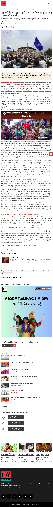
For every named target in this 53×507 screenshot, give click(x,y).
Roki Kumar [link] (14, 364)
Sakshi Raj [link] (24, 460)
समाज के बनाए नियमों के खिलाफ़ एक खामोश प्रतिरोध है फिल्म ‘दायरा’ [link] (8, 455)
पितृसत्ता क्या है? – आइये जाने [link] (17, 390)
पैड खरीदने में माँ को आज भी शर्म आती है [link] (18, 355)
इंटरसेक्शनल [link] (3, 9)
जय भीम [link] (42, 271)
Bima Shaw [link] (14, 356)
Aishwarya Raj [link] (7, 24)
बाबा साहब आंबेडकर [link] (8, 164)
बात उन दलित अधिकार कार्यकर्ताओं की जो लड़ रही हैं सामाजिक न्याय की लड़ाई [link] (20, 245)
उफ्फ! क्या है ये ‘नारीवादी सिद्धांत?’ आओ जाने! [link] (20, 369)
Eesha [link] (13, 399)
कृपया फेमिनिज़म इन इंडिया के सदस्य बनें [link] (13, 77)
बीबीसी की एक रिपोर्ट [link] (34, 225)
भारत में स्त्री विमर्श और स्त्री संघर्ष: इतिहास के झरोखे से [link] (22, 383)
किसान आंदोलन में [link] (44, 149)
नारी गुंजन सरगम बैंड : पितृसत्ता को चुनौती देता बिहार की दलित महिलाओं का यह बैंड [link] (21, 214)
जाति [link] (7, 9)
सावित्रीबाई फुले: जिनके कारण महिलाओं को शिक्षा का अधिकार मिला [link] (18, 109)
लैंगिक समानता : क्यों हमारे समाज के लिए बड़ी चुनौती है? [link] (22, 362)
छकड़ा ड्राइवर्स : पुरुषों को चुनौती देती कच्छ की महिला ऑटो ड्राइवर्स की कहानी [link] (21, 179)
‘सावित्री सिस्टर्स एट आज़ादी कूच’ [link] (8, 82)
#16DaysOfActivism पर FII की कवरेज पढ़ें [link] (15, 284)
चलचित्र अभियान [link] (36, 271)
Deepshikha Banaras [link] (16, 385)
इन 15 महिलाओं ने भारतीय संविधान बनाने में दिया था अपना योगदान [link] (24, 376)
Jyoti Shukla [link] (42, 460)
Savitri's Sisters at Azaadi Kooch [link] (21, 271)
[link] (51, 154)
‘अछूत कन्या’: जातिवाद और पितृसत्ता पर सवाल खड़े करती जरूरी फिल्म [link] (26, 455)
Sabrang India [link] (11, 250)
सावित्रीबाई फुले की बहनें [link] (19, 84)
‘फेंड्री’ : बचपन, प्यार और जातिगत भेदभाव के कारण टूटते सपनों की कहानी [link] (43, 455)
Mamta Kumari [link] (8, 460)
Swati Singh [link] (14, 371)
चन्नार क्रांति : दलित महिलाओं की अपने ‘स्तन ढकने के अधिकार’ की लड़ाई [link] (25, 397)
